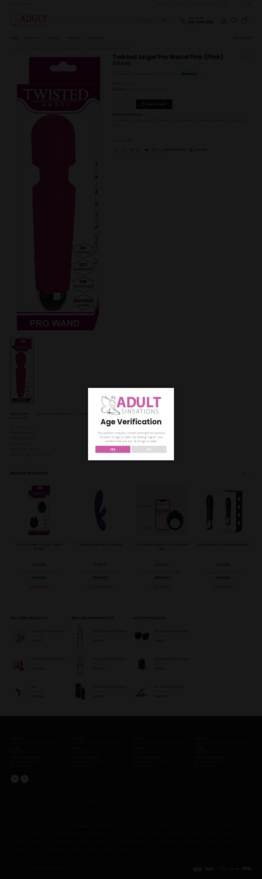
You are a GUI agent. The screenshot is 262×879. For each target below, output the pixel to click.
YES (112, 449)
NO (149, 449)
